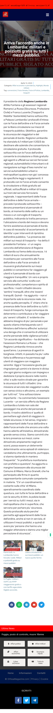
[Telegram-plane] (34, 700)
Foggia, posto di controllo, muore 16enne (23, 634)
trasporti (26, 93)
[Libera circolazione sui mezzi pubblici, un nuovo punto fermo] (34, 545)
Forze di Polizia (34, 90)
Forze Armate (23, 90)
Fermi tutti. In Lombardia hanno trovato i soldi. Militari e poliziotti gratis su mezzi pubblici (13, 557)
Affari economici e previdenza (23, 85)
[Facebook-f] (18, 700)
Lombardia (45, 90)
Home (11, 673)
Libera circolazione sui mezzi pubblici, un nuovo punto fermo (34, 555)
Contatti (41, 673)
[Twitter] (26, 700)
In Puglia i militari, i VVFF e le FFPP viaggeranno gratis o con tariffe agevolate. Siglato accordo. (13, 584)
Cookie (44, 679)
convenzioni (12, 90)
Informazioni (25, 673)
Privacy (35, 679)
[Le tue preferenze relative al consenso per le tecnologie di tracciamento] (50, 534)
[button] (12, 605)
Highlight (39, 85)
